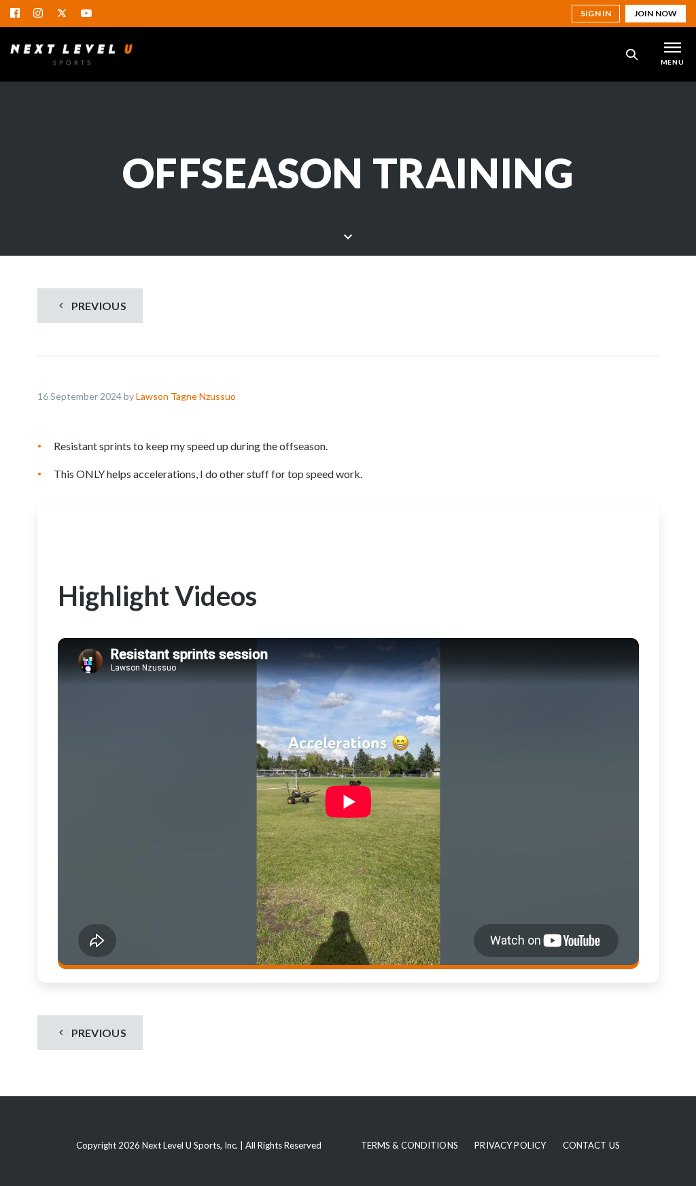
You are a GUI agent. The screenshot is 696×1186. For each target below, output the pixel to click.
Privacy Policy (510, 1145)
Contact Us (591, 1145)
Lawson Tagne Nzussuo (186, 396)
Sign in (595, 13)
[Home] (71, 54)
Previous (97, 305)
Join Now (655, 13)
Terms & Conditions (409, 1145)
